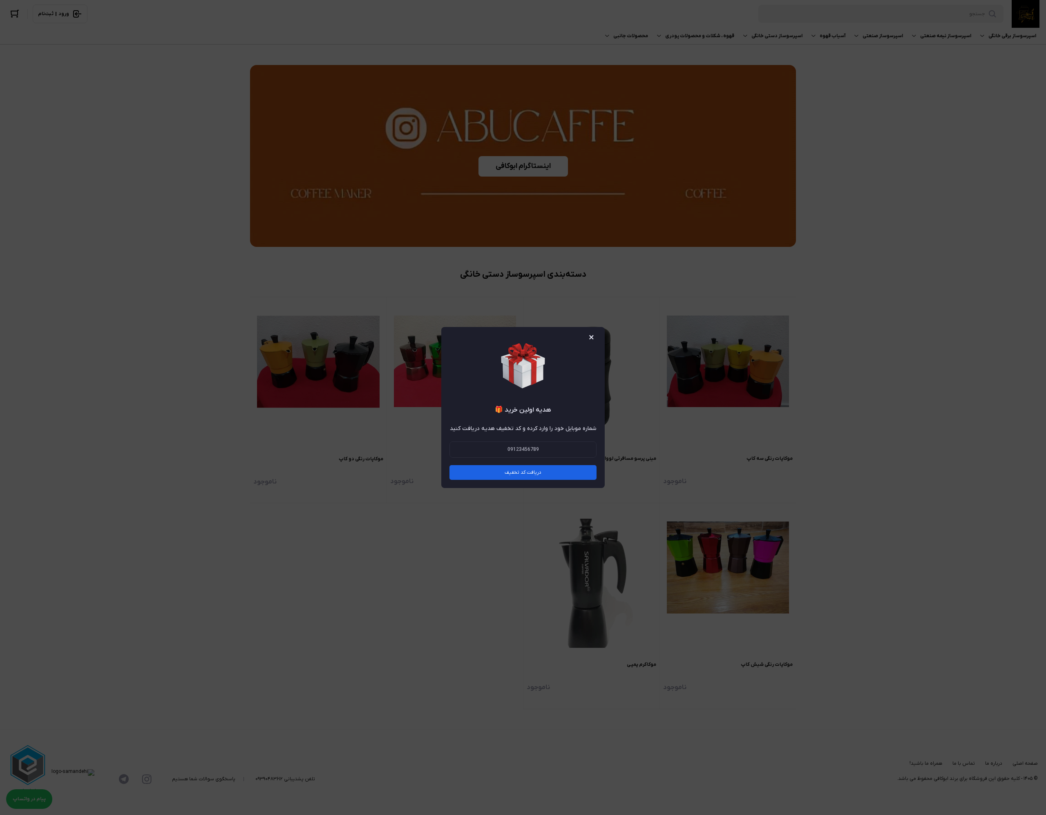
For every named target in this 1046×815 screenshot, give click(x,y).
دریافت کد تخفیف (523, 472)
